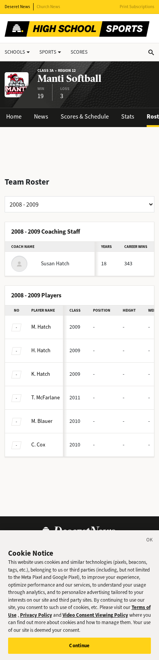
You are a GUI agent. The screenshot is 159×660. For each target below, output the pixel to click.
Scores (79, 52)
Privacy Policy (36, 615)
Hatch (41, 327)
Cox (38, 444)
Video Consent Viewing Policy (95, 615)
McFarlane (45, 397)
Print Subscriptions (137, 7)
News (41, 116)
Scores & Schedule (85, 116)
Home (14, 116)
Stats (127, 116)
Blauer (41, 421)
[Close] (149, 541)
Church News (48, 7)
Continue (79, 645)
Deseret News (17, 7)
